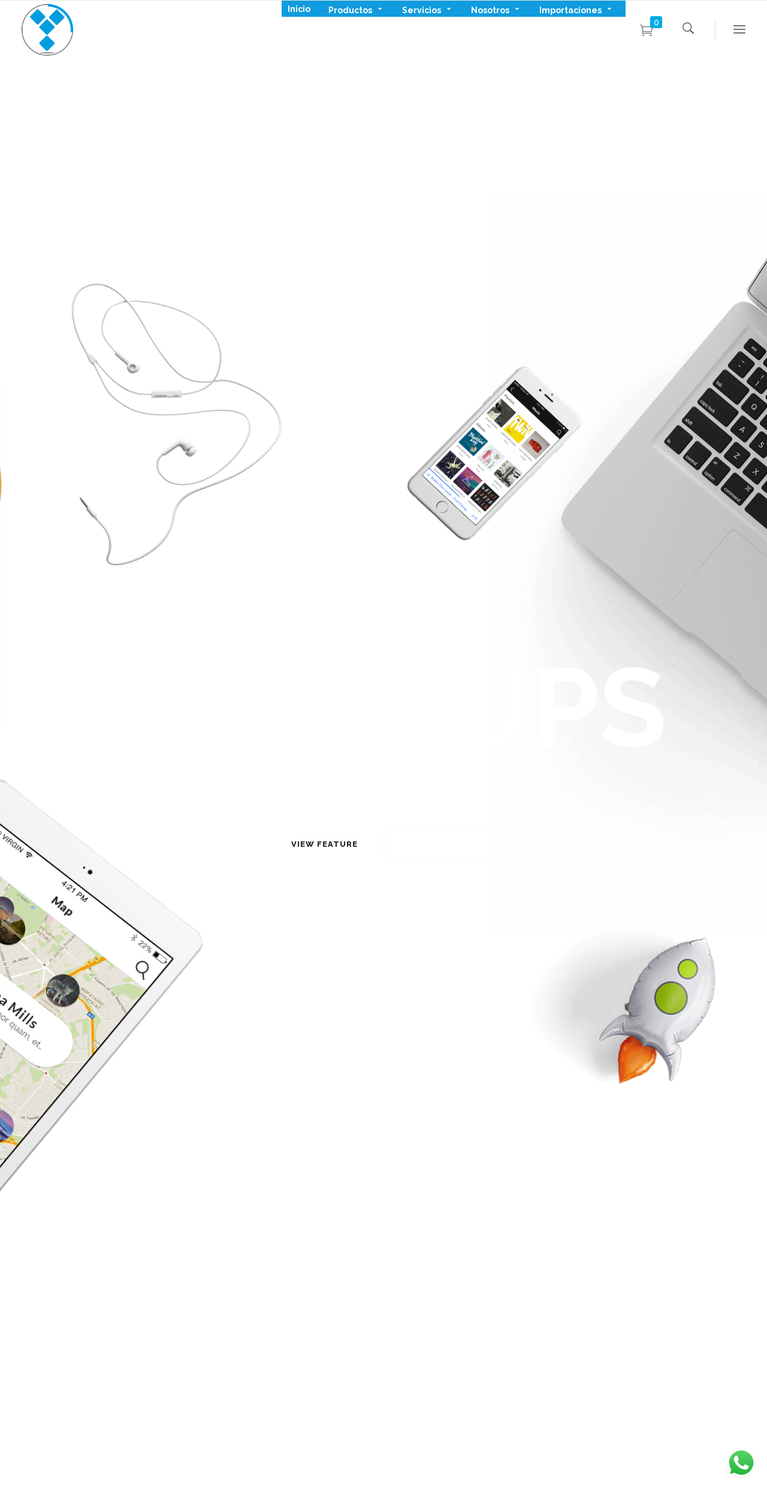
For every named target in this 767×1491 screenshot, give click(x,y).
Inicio (299, 9)
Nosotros (490, 9)
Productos (350, 9)
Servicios (421, 9)
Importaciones (570, 9)
